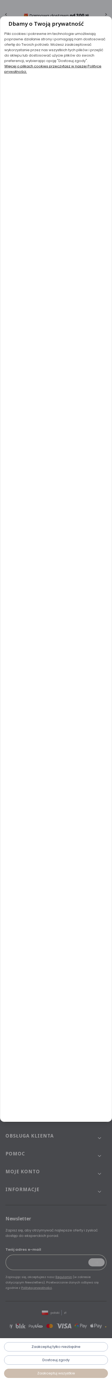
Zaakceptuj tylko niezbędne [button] (56, 1346)
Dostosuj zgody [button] (56, 1360)
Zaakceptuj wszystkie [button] (56, 1373)
